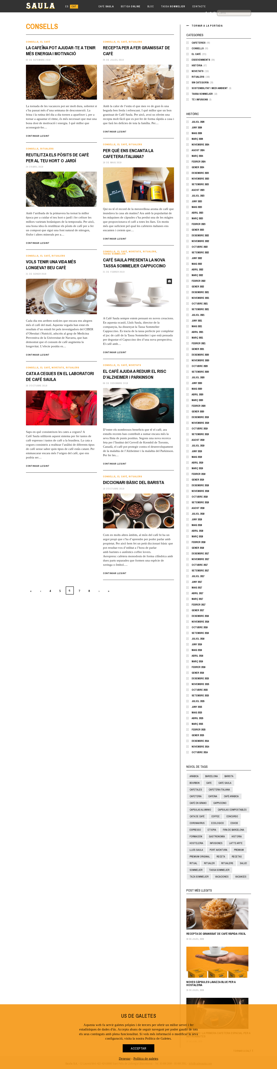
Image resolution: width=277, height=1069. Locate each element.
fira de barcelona (233, 829)
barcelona (211, 776)
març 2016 (197, 661)
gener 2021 (198, 349)
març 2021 (197, 337)
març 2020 (197, 400)
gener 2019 (198, 479)
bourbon (195, 783)
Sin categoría (200, 82)
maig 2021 (197, 326)
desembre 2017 (200, 553)
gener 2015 (198, 735)
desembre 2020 (200, 354)
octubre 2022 (199, 246)
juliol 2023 (198, 195)
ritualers (227, 863)
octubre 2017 (199, 565)
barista (228, 776)
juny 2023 (197, 201)
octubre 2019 (199, 428)
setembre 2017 (200, 570)
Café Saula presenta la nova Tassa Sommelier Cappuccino (134, 263)
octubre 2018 (199, 496)
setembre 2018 (200, 502)
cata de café (197, 816)
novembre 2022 (200, 241)
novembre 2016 (200, 621)
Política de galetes (145, 1058)
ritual (193, 863)
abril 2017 (197, 593)
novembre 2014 (200, 746)
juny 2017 (197, 582)
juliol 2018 (198, 513)
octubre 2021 (199, 303)
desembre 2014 (200, 741)
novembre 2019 (200, 423)
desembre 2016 (200, 616)
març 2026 (197, 139)
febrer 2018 (198, 542)
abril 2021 (197, 332)
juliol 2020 (198, 377)
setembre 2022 (200, 252)
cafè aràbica (231, 796)
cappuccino (220, 803)
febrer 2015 (198, 729)
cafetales (196, 789)
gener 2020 (198, 411)
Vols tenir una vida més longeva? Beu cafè (51, 265)
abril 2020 (197, 394)
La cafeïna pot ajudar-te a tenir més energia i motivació (61, 51)
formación (196, 836)
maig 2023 (197, 207)
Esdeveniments (201, 59)
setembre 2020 (200, 371)
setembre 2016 (200, 633)
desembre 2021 (200, 292)
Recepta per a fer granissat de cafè (136, 51)
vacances (240, 876)
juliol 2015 (198, 701)
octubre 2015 (199, 690)
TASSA (173, 6)
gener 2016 (198, 672)
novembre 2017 (200, 559)
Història (197, 65)
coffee (215, 816)
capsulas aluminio (200, 809)
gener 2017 (198, 610)
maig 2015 (197, 712)
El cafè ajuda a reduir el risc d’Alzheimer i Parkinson (134, 374)
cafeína (212, 796)
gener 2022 (198, 286)
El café (45, 42)
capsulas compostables (232, 809)
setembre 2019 (200, 434)
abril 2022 (197, 269)
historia (237, 836)
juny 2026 (197, 127)
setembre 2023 (200, 184)
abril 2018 (197, 530)
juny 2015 (197, 707)
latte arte (236, 843)
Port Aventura (218, 850)
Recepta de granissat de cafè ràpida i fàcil (216, 934)
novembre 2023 (200, 178)
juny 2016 (197, 644)
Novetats (135, 252)
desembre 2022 (200, 235)
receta (221, 856)
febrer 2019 (198, 474)
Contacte (199, 6)
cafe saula (224, 783)
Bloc (150, 6)
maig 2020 (197, 388)
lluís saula (196, 850)
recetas (237, 856)
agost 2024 (198, 150)
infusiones (216, 843)
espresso (195, 829)
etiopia (212, 829)
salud (243, 863)
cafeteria (196, 796)
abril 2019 (197, 462)
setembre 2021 (200, 309)
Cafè (106, 6)
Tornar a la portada (207, 25)
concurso (232, 816)
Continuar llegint (37, 136)
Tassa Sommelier (114, 254)
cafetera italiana (219, 789)
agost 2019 (198, 440)
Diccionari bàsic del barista (133, 482)
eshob (234, 823)
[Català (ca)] (74, 7)
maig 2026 (197, 133)
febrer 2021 (198, 343)
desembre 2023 (200, 173)
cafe (209, 783)
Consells (32, 42)
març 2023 (197, 218)
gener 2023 (198, 229)
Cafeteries (198, 42)
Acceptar (138, 1048)
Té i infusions (200, 99)
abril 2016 (197, 655)
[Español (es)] (67, 7)
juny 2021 (197, 320)
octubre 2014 (199, 752)
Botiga (130, 6)
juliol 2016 (198, 638)
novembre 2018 (200, 491)
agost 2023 (198, 190)
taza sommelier (199, 876)
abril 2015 (197, 718)
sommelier (196, 870)
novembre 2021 (200, 298)
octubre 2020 (199, 366)
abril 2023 (197, 212)
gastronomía (217, 836)
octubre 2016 (199, 627)
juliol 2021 (198, 315)
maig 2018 (197, 525)
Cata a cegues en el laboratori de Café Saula (60, 376)
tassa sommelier (219, 870)
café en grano (198, 803)
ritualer (209, 863)
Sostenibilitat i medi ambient (210, 88)
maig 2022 (197, 264)
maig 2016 (197, 650)
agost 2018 (198, 508)
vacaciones (222, 876)
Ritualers (135, 42)
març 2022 (197, 275)
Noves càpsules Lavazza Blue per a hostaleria (211, 983)
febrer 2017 (198, 604)
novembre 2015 (200, 684)
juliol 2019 (198, 445)
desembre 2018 (200, 485)
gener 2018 (198, 548)
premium (239, 850)
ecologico (217, 823)
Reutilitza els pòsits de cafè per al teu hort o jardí (57, 158)
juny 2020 (197, 383)
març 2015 (197, 724)
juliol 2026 (198, 122)
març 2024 (197, 156)
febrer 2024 (198, 161)
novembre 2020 (200, 360)
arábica (194, 776)
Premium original (200, 856)
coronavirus (197, 823)
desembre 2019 (200, 417)
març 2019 (197, 468)
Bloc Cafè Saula (44, 6)
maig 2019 (197, 457)
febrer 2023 (198, 224)
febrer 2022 (198, 281)
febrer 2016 (198, 667)
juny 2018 (197, 519)
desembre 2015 (200, 678)
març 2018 (197, 536)
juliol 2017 (198, 576)
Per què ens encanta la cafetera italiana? (128, 153)
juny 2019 (197, 451)
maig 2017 (197, 587)
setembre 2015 (200, 695)
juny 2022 (197, 258)
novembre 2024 (200, 144)
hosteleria (196, 843)
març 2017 (197, 599)
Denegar (125, 1058)
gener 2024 (198, 167)
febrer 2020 (198, 406)
